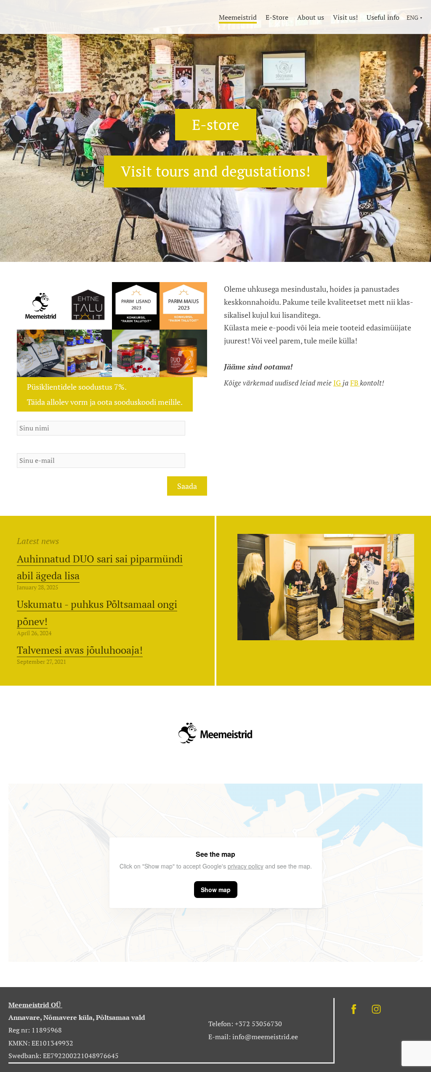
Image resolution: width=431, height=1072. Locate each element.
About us (310, 17)
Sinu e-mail (35, 448)
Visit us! (345, 17)
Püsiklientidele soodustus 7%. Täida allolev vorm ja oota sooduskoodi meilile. (105, 394)
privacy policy (245, 866)
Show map (216, 889)
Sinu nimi (32, 416)
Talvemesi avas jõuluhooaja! (80, 650)
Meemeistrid (238, 17)
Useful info (383, 17)
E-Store (277, 17)
